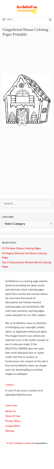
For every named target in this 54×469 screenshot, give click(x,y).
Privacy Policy (12, 421)
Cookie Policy (12, 426)
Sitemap (9, 431)
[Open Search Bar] (50, 20)
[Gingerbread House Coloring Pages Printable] (27, 124)
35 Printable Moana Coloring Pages (21, 248)
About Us (10, 411)
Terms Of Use (12, 416)
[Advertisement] (27, 57)
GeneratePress (41, 443)
